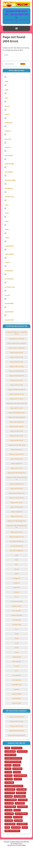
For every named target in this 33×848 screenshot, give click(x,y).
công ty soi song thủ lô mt (16, 484)
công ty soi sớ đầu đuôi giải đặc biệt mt (16, 478)
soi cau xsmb (9, 782)
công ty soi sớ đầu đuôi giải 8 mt (16, 472)
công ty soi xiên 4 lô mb (16, 440)
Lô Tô (16, 670)
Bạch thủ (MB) (8, 155)
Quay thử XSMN (9, 320)
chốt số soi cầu (16, 748)
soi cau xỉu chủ (9, 789)
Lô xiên (7, 213)
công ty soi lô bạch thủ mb (16, 394)
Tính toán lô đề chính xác (16, 541)
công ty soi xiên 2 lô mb (16, 431)
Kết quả (7, 106)
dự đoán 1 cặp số (10, 754)
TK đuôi (7, 237)
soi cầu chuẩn (9, 792)
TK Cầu (16, 597)
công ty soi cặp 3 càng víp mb (16, 348)
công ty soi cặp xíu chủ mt (16, 454)
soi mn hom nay (10, 824)
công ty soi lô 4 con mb (16, 380)
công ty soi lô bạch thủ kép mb (16, 389)
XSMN (6, 90)
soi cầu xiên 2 (20, 803)
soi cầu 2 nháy (21, 789)
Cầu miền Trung (9, 196)
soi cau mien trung (20, 775)
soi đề (7, 827)
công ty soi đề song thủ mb (16, 375)
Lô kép (6, 221)
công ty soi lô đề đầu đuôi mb (16, 412)
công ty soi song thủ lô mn (16, 536)
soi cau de (17, 772)
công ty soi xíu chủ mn (16, 532)
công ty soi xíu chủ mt (16, 488)
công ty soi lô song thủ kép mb (16, 417)
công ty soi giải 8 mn (16, 511)
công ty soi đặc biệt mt (16, 459)
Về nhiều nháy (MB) (10, 180)
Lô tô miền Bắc (9, 270)
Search (23, 64)
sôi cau (25, 827)
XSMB (6, 81)
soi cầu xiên (9, 803)
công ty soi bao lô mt (16, 449)
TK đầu (7, 229)
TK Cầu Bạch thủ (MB (17, 601)
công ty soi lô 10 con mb (16, 399)
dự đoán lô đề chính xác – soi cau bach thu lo (16, 333)
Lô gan (7, 205)
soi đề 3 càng (16, 827)
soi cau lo (8, 775)
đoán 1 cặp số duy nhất (12, 831)
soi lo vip (8, 817)
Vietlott (7, 114)
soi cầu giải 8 (21, 792)
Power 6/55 (8, 139)
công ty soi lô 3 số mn (16, 502)
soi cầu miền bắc (20, 796)
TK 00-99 (7, 262)
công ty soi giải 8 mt (16, 463)
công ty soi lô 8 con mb (16, 385)
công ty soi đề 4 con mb (16, 352)
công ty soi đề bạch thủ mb (16, 371)
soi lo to (17, 810)
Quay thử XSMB (9, 303)
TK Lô (16, 629)
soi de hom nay (22, 806)
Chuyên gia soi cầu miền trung (16, 445)
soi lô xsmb (18, 820)
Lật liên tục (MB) (9, 163)
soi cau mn (8, 779)
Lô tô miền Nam (9, 279)
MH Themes (22, 845)
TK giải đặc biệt (9, 246)
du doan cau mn (10, 751)
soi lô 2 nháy (18, 817)
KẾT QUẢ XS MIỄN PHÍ (16, 550)
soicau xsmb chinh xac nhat (13, 786)
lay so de (8, 765)
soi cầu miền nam (10, 799)
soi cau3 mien (17, 768)
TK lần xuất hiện (9, 254)
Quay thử (7, 295)
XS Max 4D (8, 131)
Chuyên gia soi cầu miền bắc (16, 338)
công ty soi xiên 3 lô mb (16, 435)
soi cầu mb (8, 796)
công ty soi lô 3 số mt (16, 468)
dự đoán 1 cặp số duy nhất (13, 758)
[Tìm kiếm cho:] (14, 55)
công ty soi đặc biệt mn (16, 507)
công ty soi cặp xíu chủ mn (16, 497)
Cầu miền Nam (9, 188)
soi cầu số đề (23, 799)
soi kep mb (8, 810)
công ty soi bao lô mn (16, 516)
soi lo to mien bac (21, 813)
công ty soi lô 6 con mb (16, 408)
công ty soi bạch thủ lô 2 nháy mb (16, 343)
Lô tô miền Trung (9, 287)
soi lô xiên (8, 820)
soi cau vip (18, 779)
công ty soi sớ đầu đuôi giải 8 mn (16, 521)
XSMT (6, 98)
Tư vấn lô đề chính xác (16, 546)
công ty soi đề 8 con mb (16, 362)
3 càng (7, 748)
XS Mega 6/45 (8, 122)
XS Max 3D (8, 147)
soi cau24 (8, 772)
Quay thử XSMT (9, 311)
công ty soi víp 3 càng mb (16, 426)
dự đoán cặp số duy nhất (12, 761)
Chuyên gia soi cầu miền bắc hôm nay (16, 403)
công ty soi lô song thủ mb (16, 422)
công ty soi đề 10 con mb (16, 366)
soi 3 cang (16, 765)
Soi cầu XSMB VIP (10, 806)
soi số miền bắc (22, 824)
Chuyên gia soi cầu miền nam (16, 493)
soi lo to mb (9, 813)
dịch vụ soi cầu (22, 751)
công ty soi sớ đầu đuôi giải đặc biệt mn (16, 526)
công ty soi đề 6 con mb (16, 357)
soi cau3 (7, 768)
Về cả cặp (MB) (9, 172)
